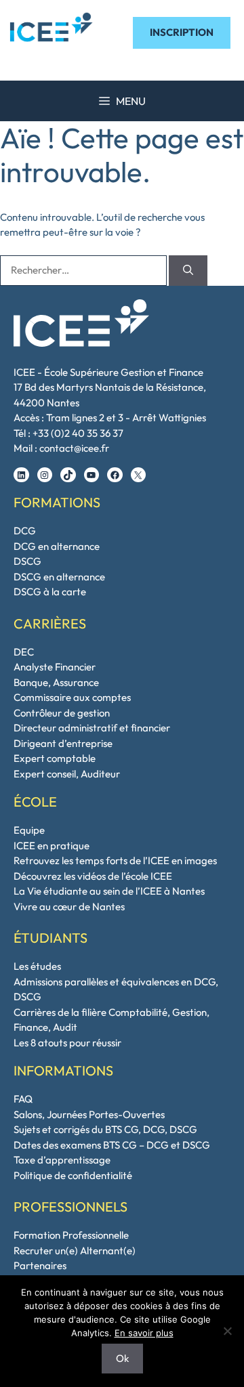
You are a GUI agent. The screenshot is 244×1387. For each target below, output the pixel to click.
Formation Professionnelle (71, 1235)
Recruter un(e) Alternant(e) (75, 1250)
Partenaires (40, 1265)
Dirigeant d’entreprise (63, 743)
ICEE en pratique (51, 845)
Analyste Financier (55, 666)
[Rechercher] (188, 270)
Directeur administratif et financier (92, 727)
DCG (25, 530)
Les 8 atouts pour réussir (67, 1042)
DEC (24, 651)
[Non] (227, 1331)
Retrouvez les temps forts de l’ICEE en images (115, 860)
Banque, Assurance (56, 682)
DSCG (27, 561)
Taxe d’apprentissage (62, 1159)
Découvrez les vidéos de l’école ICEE (93, 876)
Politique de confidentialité (73, 1175)
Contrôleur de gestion (62, 712)
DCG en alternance (57, 546)
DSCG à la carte (50, 591)
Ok (122, 1358)
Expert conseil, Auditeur (67, 773)
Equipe (29, 830)
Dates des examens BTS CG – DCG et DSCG (112, 1144)
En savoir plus (144, 1332)
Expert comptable (55, 758)
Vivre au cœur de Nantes (69, 906)
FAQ (23, 1098)
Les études (37, 966)
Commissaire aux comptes (72, 697)
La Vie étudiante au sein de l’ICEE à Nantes (109, 890)
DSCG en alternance (59, 576)
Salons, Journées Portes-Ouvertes (89, 1114)
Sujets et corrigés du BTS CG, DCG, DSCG (105, 1129)
